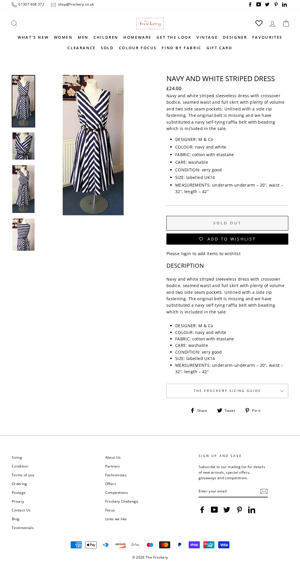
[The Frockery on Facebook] (202, 509)
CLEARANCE (81, 47)
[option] (93, 163)
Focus (110, 510)
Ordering (19, 483)
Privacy (18, 501)
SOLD (107, 47)
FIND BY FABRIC (181, 47)
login (186, 253)
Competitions (116, 492)
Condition (20, 466)
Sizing (17, 457)
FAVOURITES (267, 37)
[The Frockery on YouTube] (214, 509)
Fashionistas (116, 474)
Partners (112, 466)
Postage (18, 492)
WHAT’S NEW (33, 37)
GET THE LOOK (173, 37)
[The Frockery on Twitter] (226, 509)
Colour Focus (138, 47)
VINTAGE (207, 37)
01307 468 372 (31, 4)
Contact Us (21, 510)
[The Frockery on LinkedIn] (251, 509)
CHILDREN (105, 37)
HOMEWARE (137, 37)
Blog (15, 518)
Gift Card (219, 47)
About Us (113, 457)
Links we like (116, 518)
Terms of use (23, 474)
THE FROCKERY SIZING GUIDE (227, 391)
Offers (110, 483)
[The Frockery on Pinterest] (239, 509)
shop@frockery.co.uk (75, 4)
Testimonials (23, 527)
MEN (83, 37)
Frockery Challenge (121, 501)
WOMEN (63, 37)
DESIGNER (235, 37)
